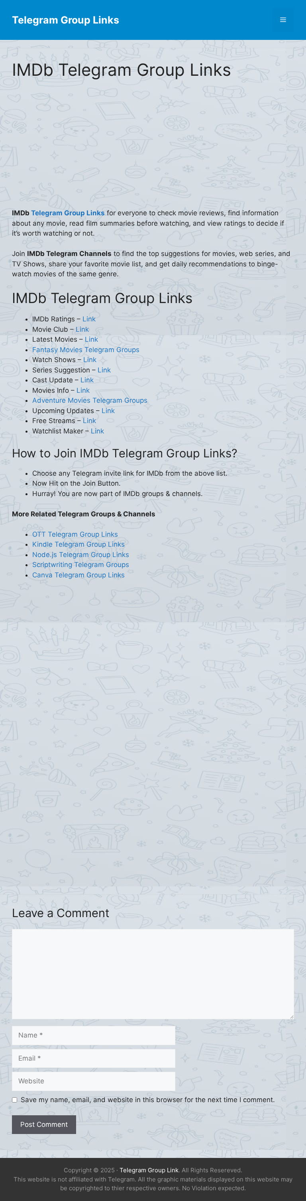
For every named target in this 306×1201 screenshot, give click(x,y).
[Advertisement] (153, 149)
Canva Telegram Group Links (78, 575)
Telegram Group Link (149, 1170)
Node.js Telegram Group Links (80, 555)
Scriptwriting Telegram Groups (80, 565)
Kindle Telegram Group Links (78, 544)
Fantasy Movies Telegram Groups (85, 350)
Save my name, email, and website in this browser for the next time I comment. (148, 1100)
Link (89, 319)
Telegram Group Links (65, 20)
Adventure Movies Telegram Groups (89, 400)
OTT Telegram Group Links (75, 534)
